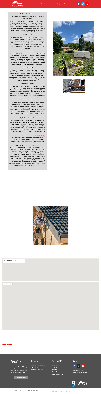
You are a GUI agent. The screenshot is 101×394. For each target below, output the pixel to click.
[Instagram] (87, 4)
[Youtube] (83, 366)
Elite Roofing (41, 136)
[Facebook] (79, 4)
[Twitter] (83, 4)
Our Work (44, 4)
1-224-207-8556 (36, 165)
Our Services (34, 4)
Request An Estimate (63, 4)
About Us (51, 4)
